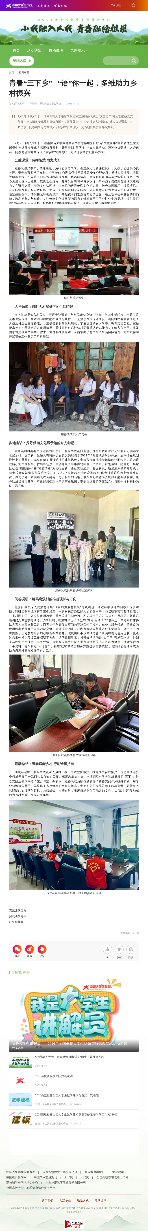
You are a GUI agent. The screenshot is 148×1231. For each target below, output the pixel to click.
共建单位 (65, 1200)
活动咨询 (100, 1200)
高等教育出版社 (95, 1172)
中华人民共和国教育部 (20, 1172)
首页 (16, 50)
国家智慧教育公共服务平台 (60, 1172)
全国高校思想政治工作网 (112, 1177)
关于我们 (47, 1200)
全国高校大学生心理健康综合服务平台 (30, 1187)
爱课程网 (118, 1172)
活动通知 (34, 50)
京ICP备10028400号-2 (78, 1208)
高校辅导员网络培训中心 (22, 1182)
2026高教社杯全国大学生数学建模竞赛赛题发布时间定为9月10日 (76, 1114)
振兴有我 (24, 72)
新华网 (68, 1177)
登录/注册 (115, 5)
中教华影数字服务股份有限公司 (65, 1182)
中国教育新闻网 (16, 1177)
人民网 (84, 1177)
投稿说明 (56, 50)
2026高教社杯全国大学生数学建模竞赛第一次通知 (67, 1095)
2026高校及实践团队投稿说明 (54, 1076)
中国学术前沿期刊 (45, 1177)
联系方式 (83, 1200)
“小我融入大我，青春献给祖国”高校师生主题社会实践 (69, 1056)
